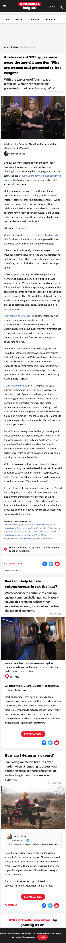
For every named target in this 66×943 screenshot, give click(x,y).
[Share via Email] (57, 563)
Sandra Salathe (17, 153)
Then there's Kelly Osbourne (19, 315)
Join (7, 19)
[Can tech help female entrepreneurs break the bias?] (33, 638)
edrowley (14, 677)
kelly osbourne (13, 563)
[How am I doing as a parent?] (33, 807)
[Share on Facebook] (44, 563)
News (16, 19)
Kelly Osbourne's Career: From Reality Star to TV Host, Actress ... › (30, 538)
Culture (32, 19)
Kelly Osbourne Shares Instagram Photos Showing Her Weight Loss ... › (32, 528)
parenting (11, 905)
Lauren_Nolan (19, 836)
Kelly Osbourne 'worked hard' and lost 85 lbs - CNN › (25, 535)
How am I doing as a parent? (29, 755)
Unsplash (29, 671)
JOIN (52, 6)
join (42, 937)
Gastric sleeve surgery (15, 385)
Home (5, 47)
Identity (48, 19)
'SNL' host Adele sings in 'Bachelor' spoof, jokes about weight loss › (30, 524)
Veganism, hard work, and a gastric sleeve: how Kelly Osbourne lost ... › (32, 531)
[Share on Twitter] (51, 563)
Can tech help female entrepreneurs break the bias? (31, 584)
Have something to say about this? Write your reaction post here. (34, 549)
